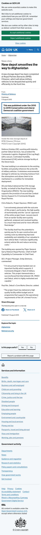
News (3, 455)
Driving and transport (10, 405)
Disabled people (8, 401)
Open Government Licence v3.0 (14, 511)
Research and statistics (11, 463)
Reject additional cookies (20, 38)
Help (3, 488)
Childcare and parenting (11, 389)
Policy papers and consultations (14, 467)
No (32, 347)
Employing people (8, 413)
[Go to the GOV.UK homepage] (9, 50)
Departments (6, 451)
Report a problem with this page (20, 356)
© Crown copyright (20, 530)
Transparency (7, 471)
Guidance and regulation (11, 459)
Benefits (4, 377)
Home (3, 55)
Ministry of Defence (8, 94)
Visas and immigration (10, 433)
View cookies (20, 43)
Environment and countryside (13, 417)
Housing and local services (12, 421)
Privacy (10, 488)
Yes (23, 347)
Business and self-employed (12, 385)
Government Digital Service (12, 501)
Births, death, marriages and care (15, 381)
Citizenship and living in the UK (13, 393)
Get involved (6, 479)
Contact (26, 491)
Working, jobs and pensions (12, 437)
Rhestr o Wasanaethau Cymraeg (14, 497)
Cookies (18, 488)
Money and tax (7, 425)
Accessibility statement (11, 491)
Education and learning (10, 409)
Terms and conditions (10, 494)
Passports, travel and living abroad (15, 429)
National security (7, 331)
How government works (11, 475)
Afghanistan (12, 55)
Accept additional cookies (20, 32)
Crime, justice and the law (11, 397)
